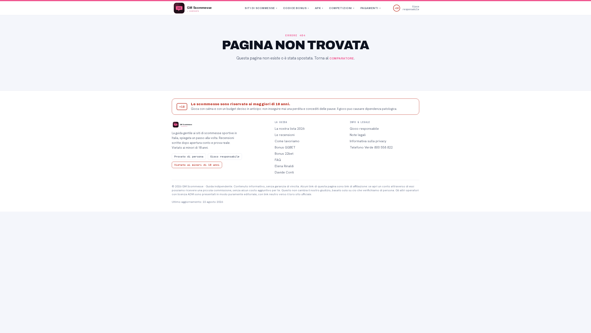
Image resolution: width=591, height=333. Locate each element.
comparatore (341, 58)
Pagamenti (370, 8)
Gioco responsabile (364, 128)
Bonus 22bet (284, 153)
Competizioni (341, 8)
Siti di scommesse (261, 8)
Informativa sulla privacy (368, 141)
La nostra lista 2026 (290, 128)
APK (319, 8)
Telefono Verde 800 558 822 (371, 147)
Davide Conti (284, 172)
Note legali (358, 135)
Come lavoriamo (287, 141)
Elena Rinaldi (284, 166)
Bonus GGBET (285, 147)
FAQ (278, 160)
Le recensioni (285, 135)
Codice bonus (296, 8)
